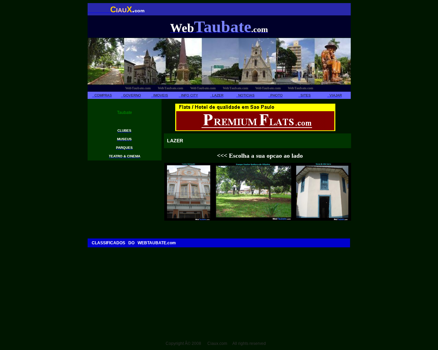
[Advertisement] (212, 262)
